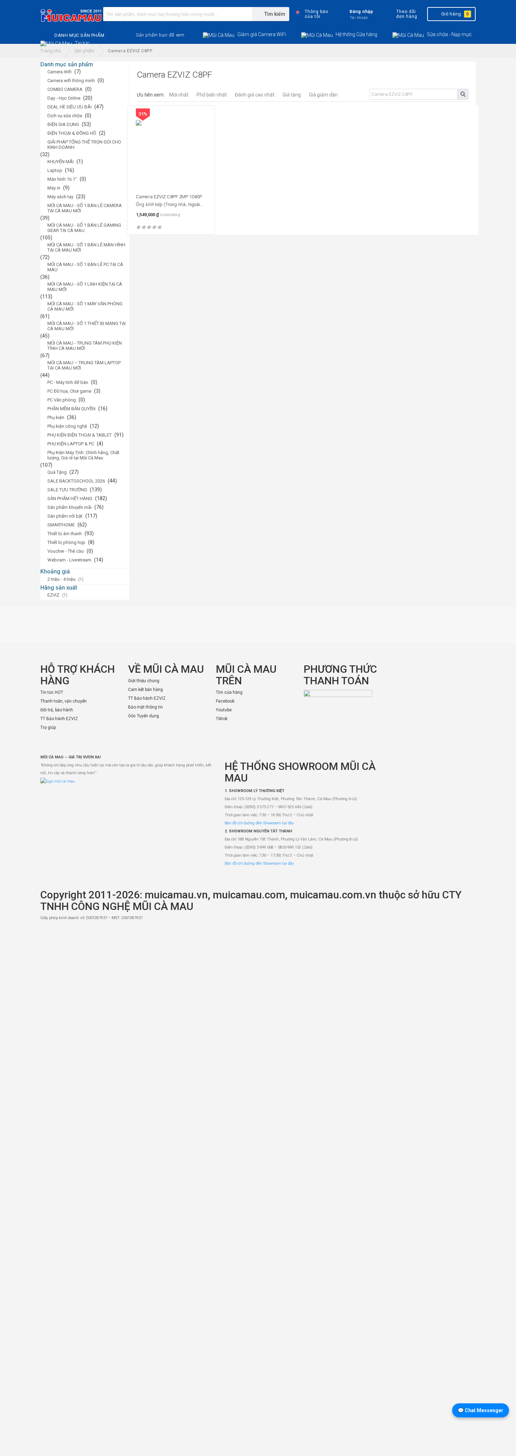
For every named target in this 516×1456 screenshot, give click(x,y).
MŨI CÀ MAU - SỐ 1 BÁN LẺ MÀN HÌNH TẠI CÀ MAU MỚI (86, 247)
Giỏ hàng (455, 13)
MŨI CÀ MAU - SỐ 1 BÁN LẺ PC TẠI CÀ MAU (85, 267)
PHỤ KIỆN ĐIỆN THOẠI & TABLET (79, 435)
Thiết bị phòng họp (66, 542)
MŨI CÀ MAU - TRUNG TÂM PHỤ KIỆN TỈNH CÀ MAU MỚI (84, 345)
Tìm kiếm (462, 94)
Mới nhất (178, 95)
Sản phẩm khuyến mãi (69, 507)
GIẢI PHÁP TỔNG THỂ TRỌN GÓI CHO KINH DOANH (84, 144)
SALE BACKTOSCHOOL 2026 (76, 481)
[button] (160, 35)
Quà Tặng (57, 472)
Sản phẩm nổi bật (64, 516)
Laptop (54, 170)
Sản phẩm (84, 50)
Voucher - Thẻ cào (65, 551)
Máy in (53, 188)
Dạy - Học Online (63, 98)
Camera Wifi (59, 71)
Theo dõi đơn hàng (406, 14)
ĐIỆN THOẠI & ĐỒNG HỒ (71, 133)
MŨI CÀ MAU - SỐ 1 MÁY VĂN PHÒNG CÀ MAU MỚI (85, 306)
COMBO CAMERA (64, 89)
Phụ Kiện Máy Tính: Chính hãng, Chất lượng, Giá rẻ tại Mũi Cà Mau (83, 455)
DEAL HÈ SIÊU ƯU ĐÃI (69, 106)
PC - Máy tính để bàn (67, 382)
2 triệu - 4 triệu (61, 579)
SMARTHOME (61, 524)
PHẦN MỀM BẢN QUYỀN (71, 408)
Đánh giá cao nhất (254, 95)
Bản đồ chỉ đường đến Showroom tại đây (259, 823)
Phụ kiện (55, 417)
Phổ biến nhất (212, 95)
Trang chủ (50, 50)
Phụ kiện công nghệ (67, 426)
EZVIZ (53, 595)
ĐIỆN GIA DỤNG (63, 124)
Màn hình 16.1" (62, 179)
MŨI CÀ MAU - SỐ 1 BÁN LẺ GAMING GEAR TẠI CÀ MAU (84, 227)
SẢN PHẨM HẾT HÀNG (69, 498)
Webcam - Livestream (69, 560)
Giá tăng (292, 95)
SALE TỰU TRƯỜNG (67, 489)
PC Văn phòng (61, 400)
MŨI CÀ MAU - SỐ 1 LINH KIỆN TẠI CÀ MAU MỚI (84, 286)
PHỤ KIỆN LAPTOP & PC (70, 443)
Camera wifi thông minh (71, 80)
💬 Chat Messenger (480, 1410)
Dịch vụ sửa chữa (64, 115)
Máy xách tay (60, 196)
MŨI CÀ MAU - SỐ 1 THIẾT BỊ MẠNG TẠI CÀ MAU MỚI (86, 326)
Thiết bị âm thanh (64, 533)
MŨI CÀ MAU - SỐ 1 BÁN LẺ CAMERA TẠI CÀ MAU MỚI (84, 208)
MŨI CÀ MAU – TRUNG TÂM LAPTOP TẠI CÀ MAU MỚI (84, 365)
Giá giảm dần (323, 95)
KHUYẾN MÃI (60, 161)
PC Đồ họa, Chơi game (69, 391)
